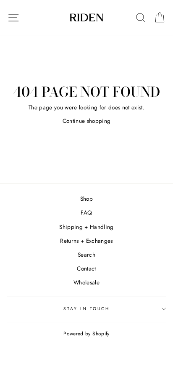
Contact (86, 268)
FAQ (86, 212)
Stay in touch (86, 308)
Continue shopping (87, 121)
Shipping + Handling (86, 227)
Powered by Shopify (86, 333)
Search (86, 254)
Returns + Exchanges (86, 240)
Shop (86, 198)
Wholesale (86, 282)
